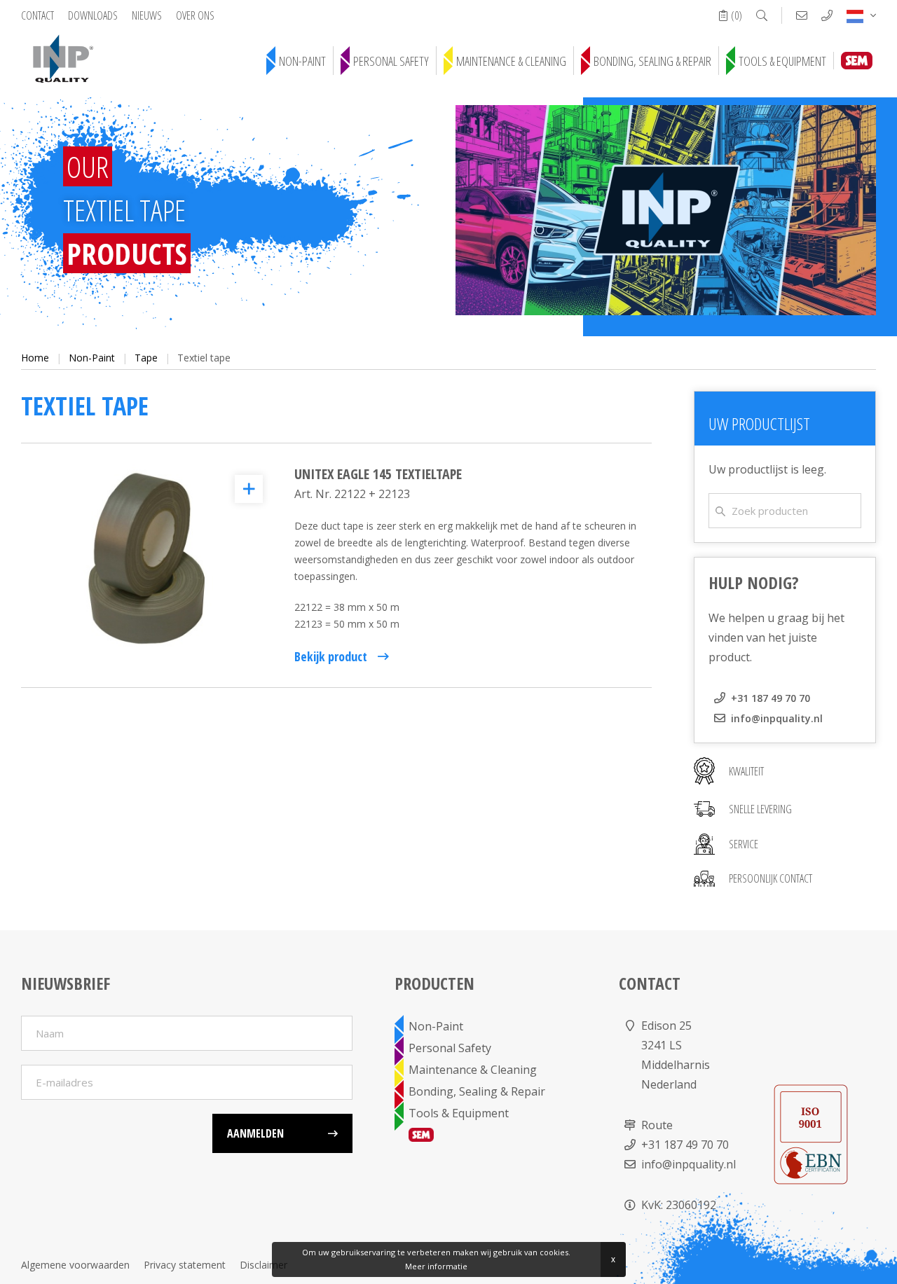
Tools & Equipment (782, 61)
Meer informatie (436, 1266)
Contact (37, 15)
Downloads (93, 15)
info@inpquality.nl (777, 718)
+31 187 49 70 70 (770, 698)
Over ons (195, 15)
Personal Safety (391, 61)
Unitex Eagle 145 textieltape (378, 473)
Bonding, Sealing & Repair (652, 61)
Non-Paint (302, 61)
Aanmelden (255, 1133)
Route (657, 1125)
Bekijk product (330, 656)
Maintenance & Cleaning (511, 61)
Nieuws (147, 15)
